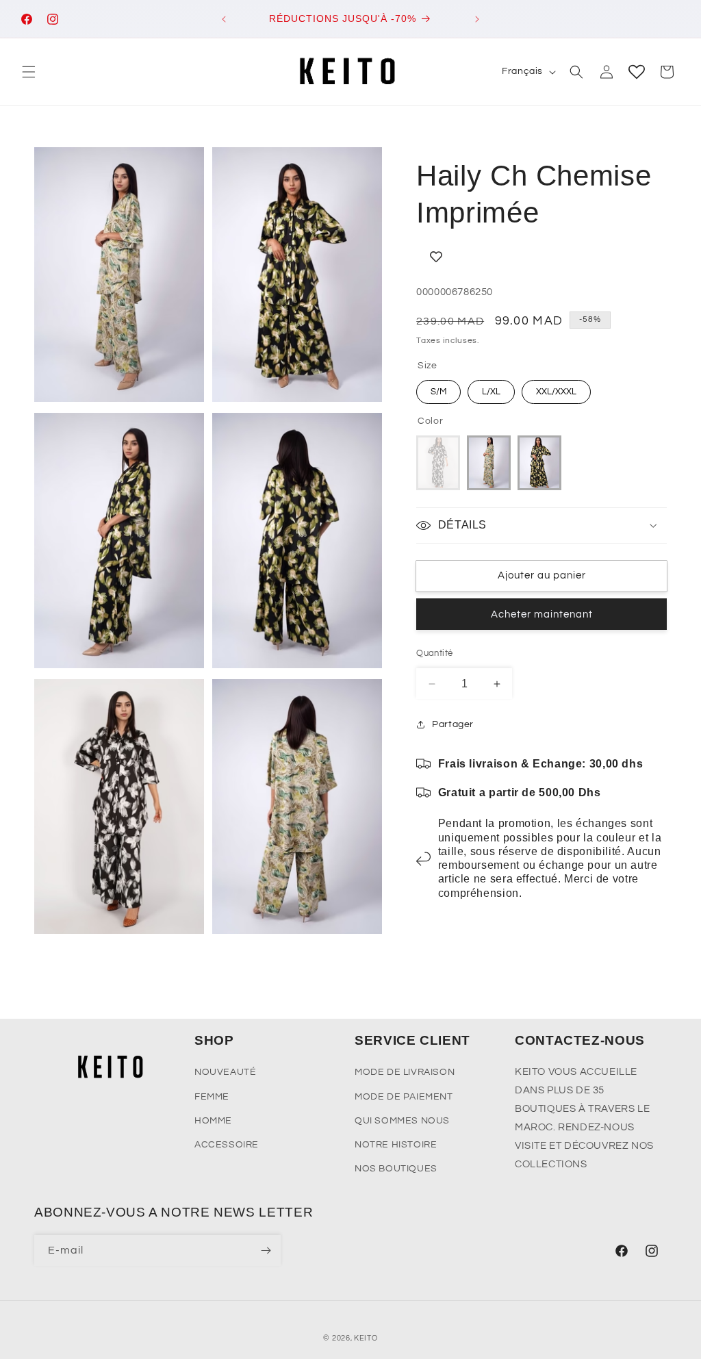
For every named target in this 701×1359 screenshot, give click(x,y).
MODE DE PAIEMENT (404, 1097)
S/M (438, 391)
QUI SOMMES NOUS (402, 1121)
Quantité (434, 653)
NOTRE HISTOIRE (396, 1145)
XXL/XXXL (556, 391)
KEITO (366, 1338)
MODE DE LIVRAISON (405, 1072)
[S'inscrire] (266, 1250)
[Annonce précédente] (224, 19)
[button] (29, 72)
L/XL (491, 391)
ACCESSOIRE (226, 1145)
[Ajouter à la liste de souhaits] (541, 257)
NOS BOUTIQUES (396, 1168)
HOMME (213, 1121)
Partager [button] (453, 724)
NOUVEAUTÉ (225, 1072)
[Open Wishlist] (637, 72)
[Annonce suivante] (477, 19)
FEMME (211, 1097)
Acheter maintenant (542, 614)
